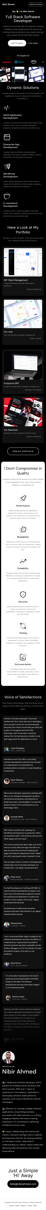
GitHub (17, 1205)
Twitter (35, 1205)
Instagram (23, 1205)
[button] (36, 4)
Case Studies (33, 43)
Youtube (29, 1205)
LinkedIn (11, 1205)
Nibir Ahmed (8, 4)
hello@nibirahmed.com (23, 1184)
